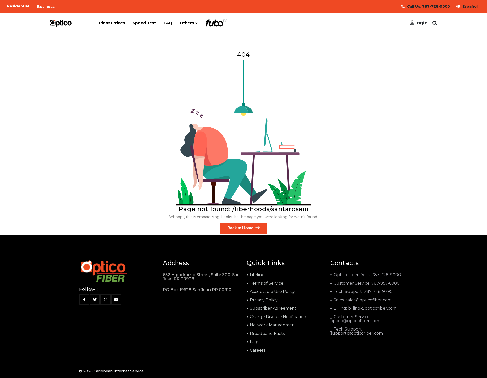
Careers (257, 350)
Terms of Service (266, 283)
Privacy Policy (264, 300)
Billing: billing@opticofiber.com (365, 308)
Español (470, 6)
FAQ (168, 22)
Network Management (273, 325)
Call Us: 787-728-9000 (428, 6)
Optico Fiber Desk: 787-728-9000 (367, 274)
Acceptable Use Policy (272, 291)
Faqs (254, 341)
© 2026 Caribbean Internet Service (111, 371)
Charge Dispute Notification (278, 316)
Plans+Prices (112, 22)
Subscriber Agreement (273, 308)
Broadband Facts (267, 333)
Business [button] (46, 6)
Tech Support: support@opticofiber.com (356, 331)
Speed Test (144, 22)
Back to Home (240, 228)
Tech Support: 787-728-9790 (363, 291)
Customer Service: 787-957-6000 (367, 283)
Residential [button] (18, 6)
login (421, 23)
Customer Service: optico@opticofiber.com (354, 318)
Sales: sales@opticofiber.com (363, 300)
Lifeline (257, 274)
